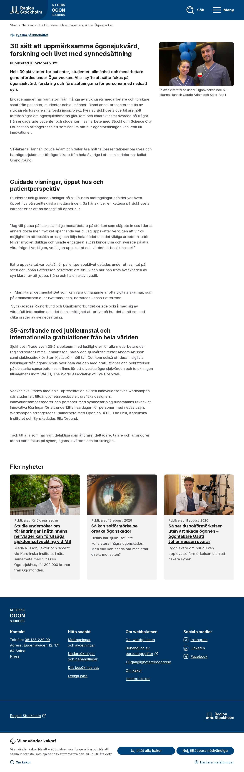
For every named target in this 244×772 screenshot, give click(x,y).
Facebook (199, 656)
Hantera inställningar (217, 762)
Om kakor (23, 762)
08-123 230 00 (37, 640)
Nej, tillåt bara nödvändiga (205, 750)
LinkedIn (198, 648)
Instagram (199, 640)
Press (14, 656)
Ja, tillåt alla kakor (146, 750)
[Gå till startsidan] (26, 10)
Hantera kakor (138, 679)
